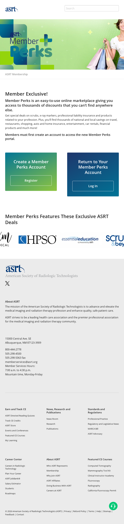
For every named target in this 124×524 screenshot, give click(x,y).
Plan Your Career (13, 473)
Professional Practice (98, 418)
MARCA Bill (93, 428)
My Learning (11, 440)
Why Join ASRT (53, 475)
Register (31, 180)
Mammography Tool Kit (99, 470)
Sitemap (107, 511)
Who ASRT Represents (57, 465)
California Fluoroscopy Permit (102, 490)
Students (9, 488)
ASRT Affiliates (53, 480)
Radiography (94, 485)
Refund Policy (79, 511)
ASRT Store (10, 425)
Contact (20, 514)
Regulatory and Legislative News (103, 423)
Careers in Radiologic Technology (15, 467)
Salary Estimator (13, 483)
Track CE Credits (13, 420)
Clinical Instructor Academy (101, 475)
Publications (52, 428)
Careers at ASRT (54, 490)
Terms (91, 511)
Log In (93, 186)
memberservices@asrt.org (21, 362)
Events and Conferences (16, 430)
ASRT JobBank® (12, 478)
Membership (52, 470)
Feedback (9, 514)
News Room (52, 418)
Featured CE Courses (15, 435)
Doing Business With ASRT (58, 485)
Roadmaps (10, 493)
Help (98, 511)
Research (50, 423)
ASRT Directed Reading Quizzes (20, 415)
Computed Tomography (99, 465)
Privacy (67, 511)
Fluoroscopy (94, 480)
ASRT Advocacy (95, 433)
